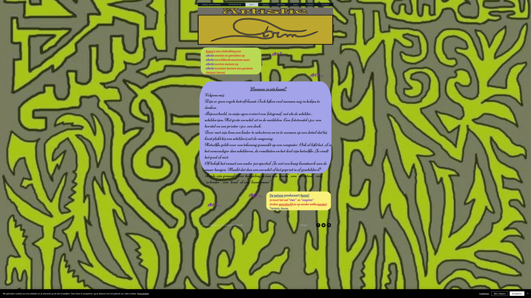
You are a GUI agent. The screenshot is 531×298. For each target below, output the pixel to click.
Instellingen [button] (484, 293)
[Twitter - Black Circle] (324, 225)
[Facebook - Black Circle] (318, 225)
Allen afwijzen (500, 293)
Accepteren (517, 293)
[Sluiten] (527, 293)
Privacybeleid (143, 293)
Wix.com (239, 225)
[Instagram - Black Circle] (329, 225)
